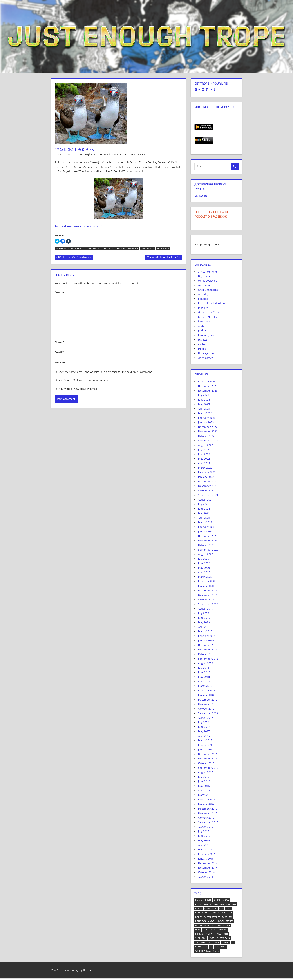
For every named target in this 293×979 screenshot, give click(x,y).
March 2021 (205, 522)
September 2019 (208, 604)
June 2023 (204, 399)
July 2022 (203, 449)
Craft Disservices (208, 289)
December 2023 (207, 386)
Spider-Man (200, 938)
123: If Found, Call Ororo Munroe (74, 257)
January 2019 (206, 640)
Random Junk (206, 335)
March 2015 (205, 849)
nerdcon (216, 925)
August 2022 (205, 445)
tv (233, 942)
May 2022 (204, 458)
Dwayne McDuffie (64, 248)
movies (229, 921)
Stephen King (118, 248)
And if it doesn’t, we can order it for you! (78, 226)
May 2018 (204, 677)
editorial (203, 298)
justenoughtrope (87, 154)
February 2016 (207, 799)
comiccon (219, 904)
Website (60, 362)
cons (228, 908)
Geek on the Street (209, 312)
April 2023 (204, 408)
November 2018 (208, 649)
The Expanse (213, 942)
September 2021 (208, 495)
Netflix (226, 925)
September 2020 (208, 549)
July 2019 (203, 613)
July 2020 (203, 558)
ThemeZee (88, 970)
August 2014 (205, 876)
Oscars (87, 248)
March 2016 (205, 795)
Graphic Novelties (112, 154)
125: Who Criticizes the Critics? (162, 257)
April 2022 (204, 463)
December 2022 (207, 427)
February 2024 (207, 381)
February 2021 (207, 527)
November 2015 (208, 813)
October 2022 (206, 436)
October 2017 (206, 708)
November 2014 (208, 867)
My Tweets (200, 195)
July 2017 (203, 722)
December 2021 (207, 481)
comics (198, 908)
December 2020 (207, 536)
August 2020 (205, 554)
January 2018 (206, 695)
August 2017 (205, 717)
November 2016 (208, 758)
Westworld (220, 946)
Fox (230, 917)
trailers (202, 344)
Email (59, 352)
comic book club (207, 280)
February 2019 (207, 636)
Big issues (204, 276)
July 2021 (203, 504)
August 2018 (205, 663)
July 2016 (203, 776)
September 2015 (208, 822)
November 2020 (208, 540)
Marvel (78, 248)
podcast (97, 248)
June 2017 (204, 726)
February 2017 (207, 745)
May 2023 (204, 404)
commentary (210, 908)
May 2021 (204, 513)
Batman (199, 900)
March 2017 (205, 740)
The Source (132, 248)
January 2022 (206, 477)
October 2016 (206, 763)
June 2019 (204, 617)
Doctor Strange (212, 917)
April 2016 (204, 790)
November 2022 (208, 431)
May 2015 (204, 840)
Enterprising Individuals (212, 303)
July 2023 (203, 395)
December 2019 (207, 590)
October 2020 (206, 545)
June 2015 (204, 836)
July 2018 (203, 667)
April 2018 (204, 681)
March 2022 (205, 467)
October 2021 (206, 490)
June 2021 (204, 508)
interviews (204, 321)
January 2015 (206, 858)
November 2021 (208, 486)
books (208, 900)
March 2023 (205, 413)
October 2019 (206, 599)
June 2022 (204, 454)
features (203, 308)
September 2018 (208, 658)
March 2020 (205, 576)
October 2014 (206, 872)
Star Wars (225, 938)
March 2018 (205, 686)
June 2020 (204, 563)
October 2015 (206, 817)
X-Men (216, 951)
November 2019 (208, 595)
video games (205, 358)
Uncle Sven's (162, 248)
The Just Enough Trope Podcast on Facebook (211, 214)
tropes (202, 348)
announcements (207, 271)
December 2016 (207, 754)
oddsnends (204, 326)
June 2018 (204, 672)
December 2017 (207, 699)
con (221, 908)
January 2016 (206, 804)
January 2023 (206, 422)
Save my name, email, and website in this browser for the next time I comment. (105, 372)
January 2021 (206, 531)
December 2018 (207, 645)
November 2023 (208, 390)
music (207, 925)
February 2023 (207, 417)
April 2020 (204, 572)
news (198, 929)
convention (204, 285)
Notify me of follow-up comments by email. (84, 380)
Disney (198, 917)
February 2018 (207, 690)
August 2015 (205, 827)
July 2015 (203, 831)
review (107, 248)
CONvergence (202, 912)
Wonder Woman (203, 951)
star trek (213, 938)
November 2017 (208, 704)
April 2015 (204, 845)
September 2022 (208, 440)
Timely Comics (147, 248)
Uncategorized (206, 353)
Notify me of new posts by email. (77, 388)
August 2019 (205, 608)
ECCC (224, 917)
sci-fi (225, 934)
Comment (61, 292)
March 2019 (205, 631)
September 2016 (208, 767)
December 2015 (207, 808)
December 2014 (207, 863)
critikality (203, 294)
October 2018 (206, 654)
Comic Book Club (203, 904)
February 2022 (207, 472)
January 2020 (206, 586)
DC (231, 912)
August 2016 (205, 772)
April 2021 (204, 518)
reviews (202, 339)
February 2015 (207, 854)
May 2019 (204, 622)
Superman (200, 942)
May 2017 (204, 731)
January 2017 (206, 749)
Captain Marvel (221, 900)
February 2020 (207, 581)
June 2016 (204, 781)
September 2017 (208, 713)
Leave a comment (137, 154)
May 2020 (204, 567)
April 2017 (204, 736)
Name (59, 342)
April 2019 (204, 627)
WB (211, 946)
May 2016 (204, 786)
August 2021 (205, 499)
